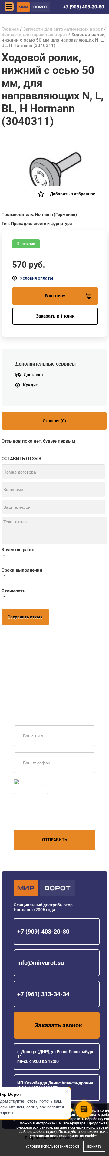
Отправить (54, 839)
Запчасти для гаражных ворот (34, 34)
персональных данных (36, 818)
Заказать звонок (58, 1025)
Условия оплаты (36, 278)
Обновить (29, 781)
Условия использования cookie (52, 1146)
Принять (94, 1146)
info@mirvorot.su (40, 962)
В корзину (55, 295)
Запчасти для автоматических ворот (63, 29)
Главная (10, 29)
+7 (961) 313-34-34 (43, 994)
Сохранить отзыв (25, 617)
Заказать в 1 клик (55, 316)
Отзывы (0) (54, 420)
